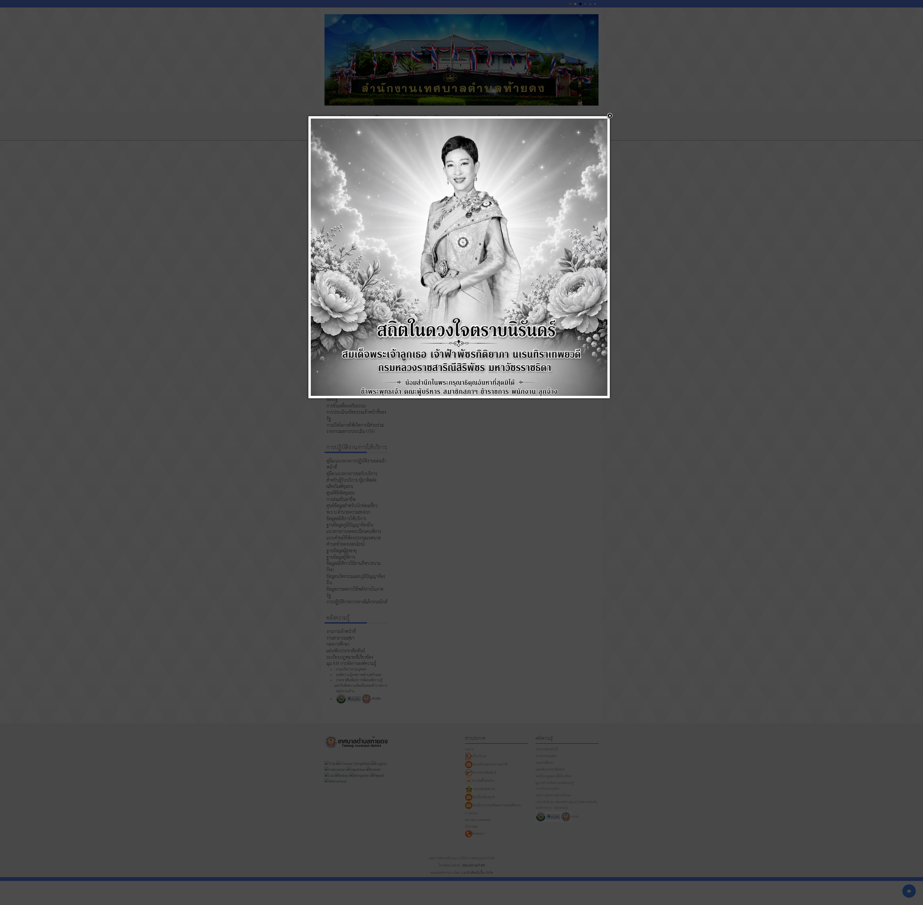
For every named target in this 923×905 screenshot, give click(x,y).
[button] (609, 116)
